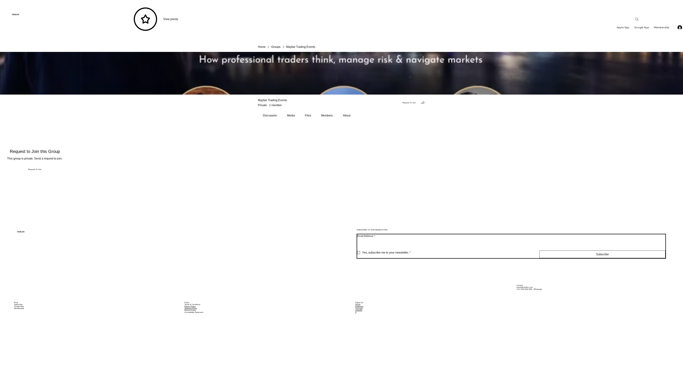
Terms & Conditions (192, 304)
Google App (19, 306)
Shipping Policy (190, 308)
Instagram (359, 306)
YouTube (359, 308)
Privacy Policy (190, 306)
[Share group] (423, 102)
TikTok (357, 304)
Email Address (366, 235)
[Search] (637, 19)
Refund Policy (190, 310)
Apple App (18, 304)
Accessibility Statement (193, 312)
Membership (19, 308)
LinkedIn (358, 310)
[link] (270, 115)
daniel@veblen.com (525, 287)
